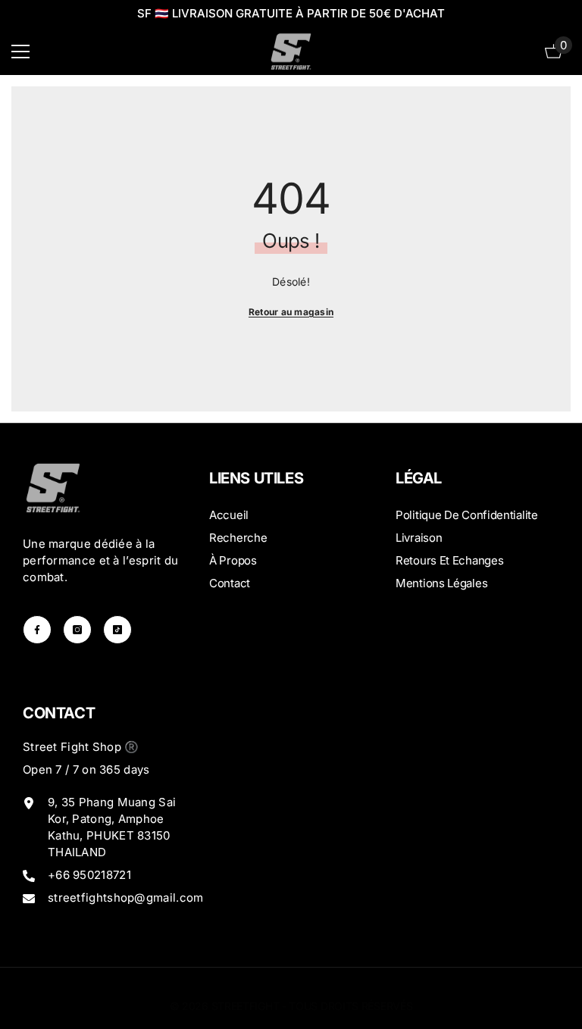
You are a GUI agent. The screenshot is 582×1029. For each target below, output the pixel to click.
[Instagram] (77, 629)
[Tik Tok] (117, 629)
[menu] (20, 51)
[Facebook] (37, 629)
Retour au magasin (291, 311)
